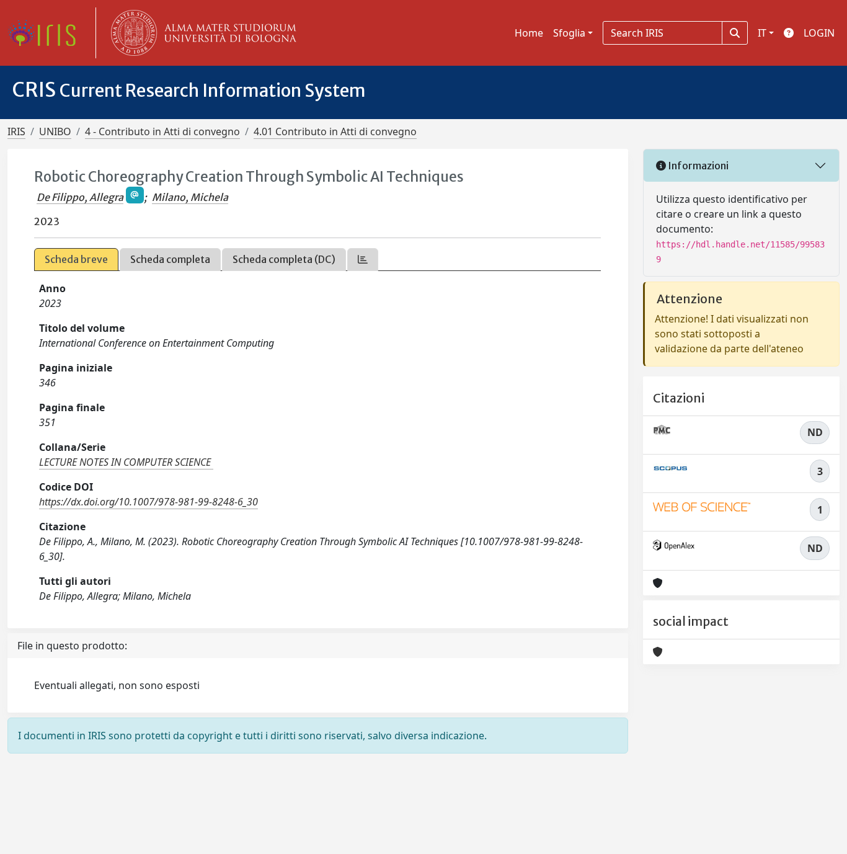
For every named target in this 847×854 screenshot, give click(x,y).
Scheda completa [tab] (170, 259)
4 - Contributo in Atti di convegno (162, 131)
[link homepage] (46, 32)
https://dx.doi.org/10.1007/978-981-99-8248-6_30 (148, 502)
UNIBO (55, 131)
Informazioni (697, 165)
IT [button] (762, 33)
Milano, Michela (190, 197)
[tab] (362, 259)
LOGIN (819, 33)
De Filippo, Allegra (80, 197)
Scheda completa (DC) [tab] (284, 259)
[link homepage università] (200, 32)
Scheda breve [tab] (76, 259)
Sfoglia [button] (569, 33)
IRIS (16, 131)
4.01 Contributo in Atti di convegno (335, 131)
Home (529, 33)
